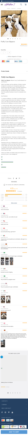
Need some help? (6, 408)
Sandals (19, 8)
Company (4, 404)
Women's (13, 8)
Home (8, 8)
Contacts (4, 401)
